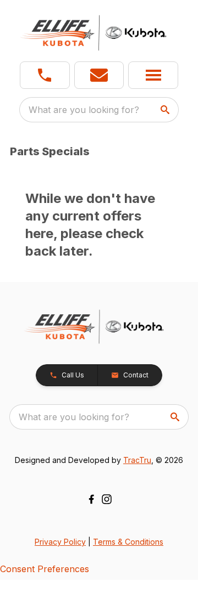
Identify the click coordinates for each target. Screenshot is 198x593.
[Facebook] (91, 499)
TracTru (137, 460)
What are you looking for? (84, 109)
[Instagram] (106, 499)
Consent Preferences (44, 568)
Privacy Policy (60, 541)
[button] (45, 75)
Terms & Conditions (128, 541)
